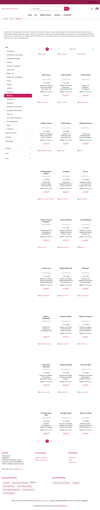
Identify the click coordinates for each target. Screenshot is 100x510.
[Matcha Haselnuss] (46, 304)
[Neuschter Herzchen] (46, 352)
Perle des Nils (86, 365)
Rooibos (9, 95)
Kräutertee (10, 103)
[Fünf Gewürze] (66, 111)
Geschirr (8, 137)
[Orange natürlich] (66, 352)
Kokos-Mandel (85, 220)
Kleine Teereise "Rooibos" (46, 221)
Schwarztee (10, 51)
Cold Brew (10, 129)
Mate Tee (10, 114)
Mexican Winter (66, 316)
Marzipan (85, 268)
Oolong (9, 84)
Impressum (72, 457)
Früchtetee (10, 92)
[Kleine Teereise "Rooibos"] (46, 208)
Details (85, 94)
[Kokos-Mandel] (85, 208)
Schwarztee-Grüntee (13, 58)
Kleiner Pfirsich (66, 220)
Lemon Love (46, 268)
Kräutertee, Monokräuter (14, 110)
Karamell (66, 171)
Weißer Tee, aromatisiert (14, 77)
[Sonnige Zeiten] (66, 401)
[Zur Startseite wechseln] (12, 9)
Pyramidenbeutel (12, 121)
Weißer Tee (10, 73)
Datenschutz (72, 462)
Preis (6, 158)
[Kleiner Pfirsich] (66, 208)
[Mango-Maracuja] (66, 256)
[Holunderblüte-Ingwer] (46, 159)
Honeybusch (11, 99)
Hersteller (8, 148)
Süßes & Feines (11, 133)
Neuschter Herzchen (46, 366)
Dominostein (85, 75)
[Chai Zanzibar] (66, 63)
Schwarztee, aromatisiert (15, 55)
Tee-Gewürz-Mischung (14, 118)
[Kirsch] (85, 159)
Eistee (9, 125)
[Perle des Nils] (85, 352)
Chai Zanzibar (66, 75)
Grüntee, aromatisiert (13, 66)
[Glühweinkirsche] (85, 111)
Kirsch (85, 171)
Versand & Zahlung (41, 457)
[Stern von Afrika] (85, 401)
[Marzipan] (85, 256)
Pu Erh (9, 81)
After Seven (46, 75)
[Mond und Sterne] (85, 304)
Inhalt (7, 153)
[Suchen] (67, 9)
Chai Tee (9, 88)
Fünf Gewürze (66, 123)
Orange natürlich (66, 365)
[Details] (53, 94)
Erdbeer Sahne (46, 123)
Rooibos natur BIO (46, 414)
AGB (70, 460)
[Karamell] (66, 159)
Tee (6, 47)
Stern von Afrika (86, 413)
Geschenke (9, 141)
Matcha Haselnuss (46, 317)
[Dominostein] (85, 63)
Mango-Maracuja (66, 268)
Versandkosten (45, 500)
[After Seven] (46, 63)
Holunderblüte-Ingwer (46, 172)
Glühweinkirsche (85, 123)
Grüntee (9, 62)
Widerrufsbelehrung (41, 460)
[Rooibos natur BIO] (46, 401)
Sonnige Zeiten (66, 413)
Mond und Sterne (85, 316)
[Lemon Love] (46, 256)
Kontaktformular (17, 469)
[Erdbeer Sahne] (46, 111)
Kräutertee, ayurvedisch (14, 107)
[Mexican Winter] (66, 304)
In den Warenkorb (45, 93)
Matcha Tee (10, 70)
